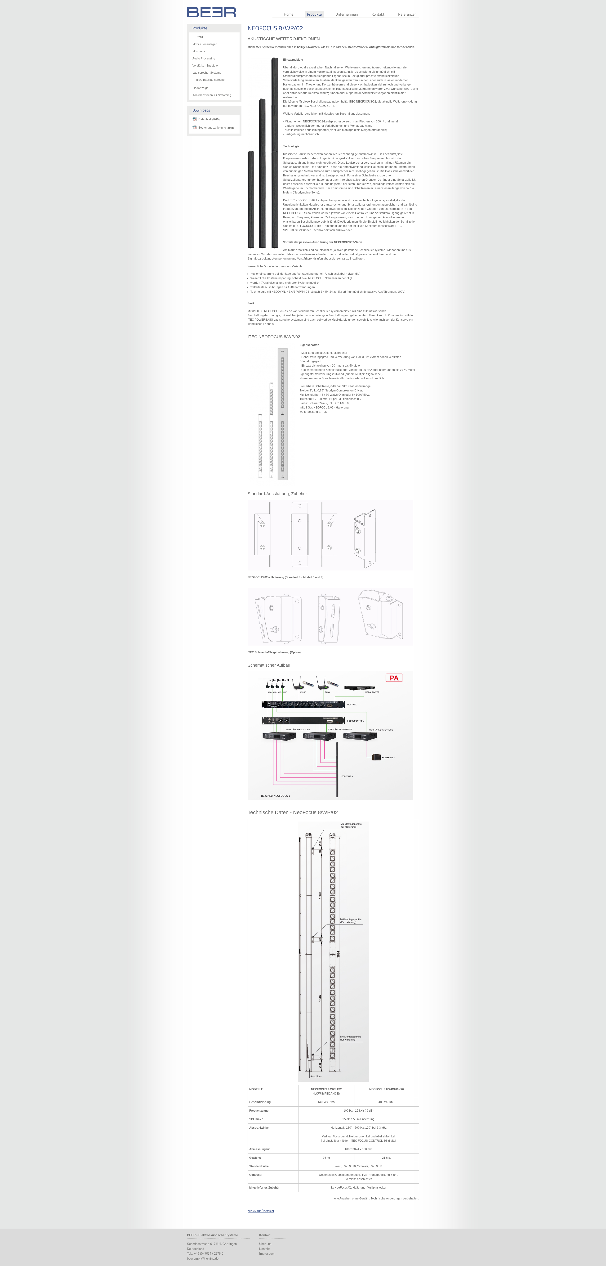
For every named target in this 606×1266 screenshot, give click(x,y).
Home (288, 14)
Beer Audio (211, 12)
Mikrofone (198, 51)
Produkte (314, 14)
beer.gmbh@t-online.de (202, 1258)
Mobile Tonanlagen (204, 44)
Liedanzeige (200, 88)
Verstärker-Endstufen (205, 65)
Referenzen (407, 14)
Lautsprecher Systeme (206, 72)
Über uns (265, 1244)
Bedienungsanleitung (216, 127)
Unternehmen (346, 14)
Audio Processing (203, 58)
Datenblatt (209, 119)
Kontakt (378, 14)
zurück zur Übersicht (261, 1211)
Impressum (267, 1253)
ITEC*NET (199, 37)
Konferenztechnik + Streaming (211, 95)
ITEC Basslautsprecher (211, 79)
